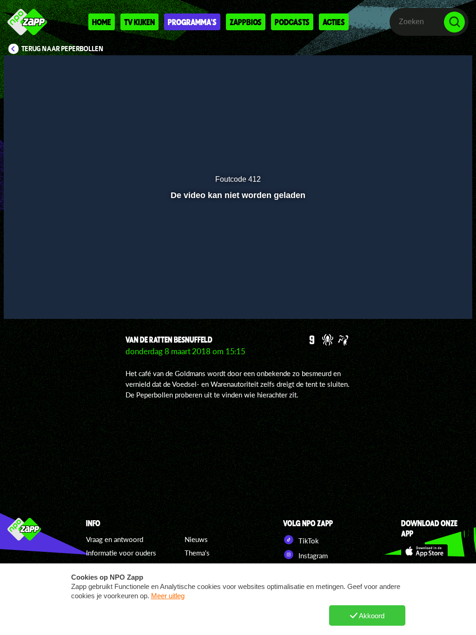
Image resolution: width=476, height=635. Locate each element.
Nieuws (196, 539)
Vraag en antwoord (114, 539)
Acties (334, 21)
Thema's (197, 553)
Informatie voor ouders (121, 553)
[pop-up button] (434, 298)
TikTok (308, 540)
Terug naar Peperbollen (62, 49)
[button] (22, 298)
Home (101, 21)
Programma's (192, 21)
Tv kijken (139, 21)
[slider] (236, 279)
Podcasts (292, 21)
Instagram (312, 555)
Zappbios (246, 21)
